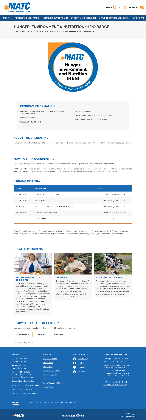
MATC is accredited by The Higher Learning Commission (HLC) (117, 383)
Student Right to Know (21, 389)
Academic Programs (27, 31)
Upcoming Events (37, 402)
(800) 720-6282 (26, 375)
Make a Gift (47, 387)
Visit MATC (52, 402)
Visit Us (41, 334)
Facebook (82, 359)
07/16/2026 (30, 343)
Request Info (23, 334)
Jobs (44, 379)
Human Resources (67, 402)
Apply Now (58, 334)
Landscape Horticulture (109, 278)
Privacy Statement (50, 359)
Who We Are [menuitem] (138, 18)
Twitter (81, 363)
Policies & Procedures (51, 371)
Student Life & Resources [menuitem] (83, 18)
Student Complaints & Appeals (24, 393)
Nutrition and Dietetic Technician (28, 279)
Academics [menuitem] (7, 18)
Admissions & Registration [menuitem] (27, 18)
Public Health (48, 363)
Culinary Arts (63, 278)
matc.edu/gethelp (19, 368)
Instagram (82, 367)
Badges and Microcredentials (46, 31)
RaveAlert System (50, 375)
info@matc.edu (18, 385)
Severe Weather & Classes (53, 383)
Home (16, 31)
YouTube (82, 371)
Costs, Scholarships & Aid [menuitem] (56, 18)
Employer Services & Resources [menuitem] (114, 18)
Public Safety (48, 367)
